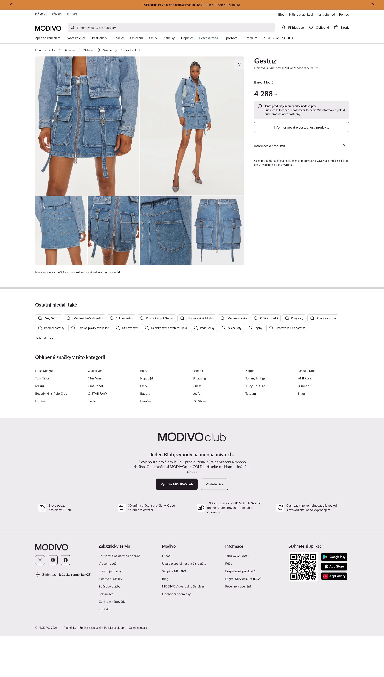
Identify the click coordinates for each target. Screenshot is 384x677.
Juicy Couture (255, 386)
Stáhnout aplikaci (300, 14)
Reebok (198, 370)
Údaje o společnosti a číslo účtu (184, 563)
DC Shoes (200, 401)
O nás (166, 556)
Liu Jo (92, 401)
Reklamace (106, 594)
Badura (145, 393)
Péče (228, 563)
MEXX (39, 386)
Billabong (199, 378)
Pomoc (344, 14)
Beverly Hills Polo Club (51, 393)
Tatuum (250, 393)
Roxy (143, 370)
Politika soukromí (114, 627)
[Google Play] (334, 557)
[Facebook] (65, 560)
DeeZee (145, 401)
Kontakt (104, 609)
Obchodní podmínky (176, 594)
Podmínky (70, 627)
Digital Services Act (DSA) (243, 578)
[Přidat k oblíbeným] (239, 64)
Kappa (249, 370)
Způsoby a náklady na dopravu (120, 556)
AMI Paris (305, 378)
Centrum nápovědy (112, 601)
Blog (281, 14)
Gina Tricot (95, 386)
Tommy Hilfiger (256, 378)
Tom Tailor (42, 378)
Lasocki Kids (306, 370)
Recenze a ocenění (238, 586)
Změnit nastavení (90, 627)
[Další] (373, 5)
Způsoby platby (109, 586)
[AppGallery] (334, 576)
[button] (87, 126)
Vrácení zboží (108, 563)
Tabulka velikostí (236, 556)
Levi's (196, 393)
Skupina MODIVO (175, 571)
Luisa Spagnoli (45, 370)
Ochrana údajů (138, 627)
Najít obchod (326, 14)
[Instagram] (40, 560)
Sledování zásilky (110, 578)
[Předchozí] (11, 5)
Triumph (303, 386)
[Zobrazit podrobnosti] (344, 146)
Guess (197, 386)
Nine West (95, 378)
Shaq (301, 393)
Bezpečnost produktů (240, 571)
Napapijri (146, 378)
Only (143, 386)
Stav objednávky (110, 571)
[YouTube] (53, 560)
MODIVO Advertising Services (183, 586)
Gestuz (265, 60)
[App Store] (334, 567)
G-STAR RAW (97, 393)
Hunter (40, 401)
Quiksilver (95, 370)
